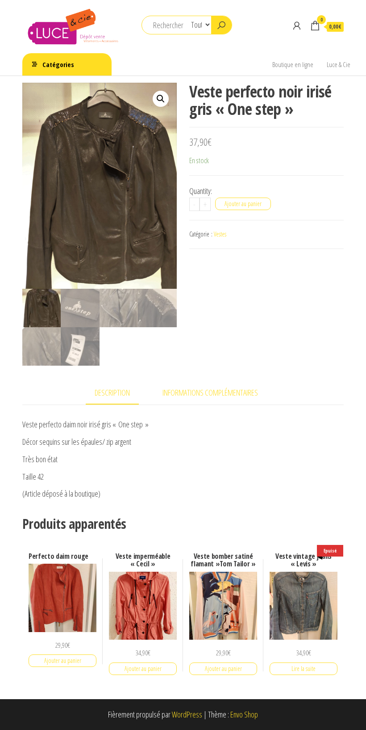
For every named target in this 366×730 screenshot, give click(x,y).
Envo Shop (244, 714)
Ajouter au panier (243, 203)
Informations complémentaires (210, 392)
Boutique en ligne (292, 64)
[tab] (119, 393)
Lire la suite (303, 668)
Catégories (58, 64)
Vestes (220, 234)
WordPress (187, 714)
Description (112, 392)
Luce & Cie (338, 64)
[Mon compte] (297, 25)
